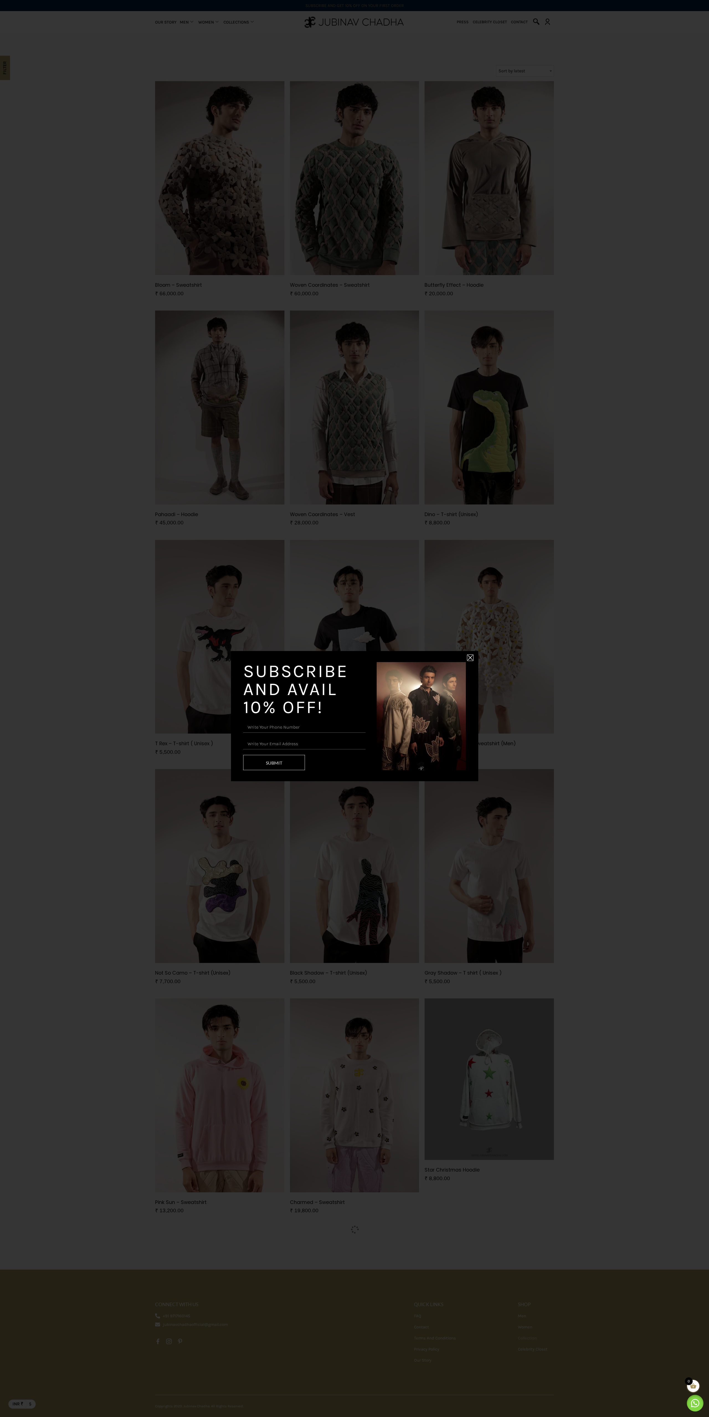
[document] (354, 708)
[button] (695, 1403)
